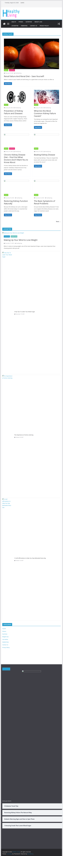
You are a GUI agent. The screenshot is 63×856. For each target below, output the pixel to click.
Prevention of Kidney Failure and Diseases (13, 112)
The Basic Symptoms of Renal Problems (44, 202)
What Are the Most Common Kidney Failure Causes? (45, 113)
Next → (58, 221)
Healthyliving (18, 73)
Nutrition (29, 22)
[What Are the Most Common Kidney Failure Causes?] (46, 97)
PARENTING (24, 25)
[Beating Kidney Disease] (46, 141)
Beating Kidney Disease (44, 154)
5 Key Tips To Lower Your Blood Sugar (24, 311)
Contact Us (33, 25)
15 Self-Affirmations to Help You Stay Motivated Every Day (30, 558)
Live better (14, 25)
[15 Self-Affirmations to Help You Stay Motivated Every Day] (7, 559)
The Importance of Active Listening (23, 435)
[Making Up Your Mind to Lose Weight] (31, 233)
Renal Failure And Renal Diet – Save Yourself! (24, 76)
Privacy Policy (44, 25)
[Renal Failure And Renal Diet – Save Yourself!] (31, 54)
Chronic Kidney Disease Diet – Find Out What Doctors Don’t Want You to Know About (16, 158)
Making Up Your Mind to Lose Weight (20, 240)
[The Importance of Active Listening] (7, 436)
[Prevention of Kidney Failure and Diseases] (16, 97)
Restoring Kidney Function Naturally (16, 202)
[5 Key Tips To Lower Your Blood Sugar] (7, 313)
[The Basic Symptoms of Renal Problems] (46, 187)
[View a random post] (59, 24)
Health (13, 22)
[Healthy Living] (4, 24)
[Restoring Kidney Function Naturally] (16, 187)
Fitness (21, 22)
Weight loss (38, 22)
